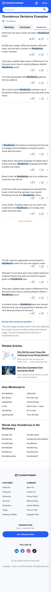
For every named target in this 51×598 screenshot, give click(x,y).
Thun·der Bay (33, 414)
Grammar (6, 501)
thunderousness (9, 456)
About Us (30, 487)
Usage (5, 510)
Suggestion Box (33, 514)
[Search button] (44, 9)
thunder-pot (7, 438)
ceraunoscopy (33, 401)
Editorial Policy (32, 501)
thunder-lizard (33, 434)
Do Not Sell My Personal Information (25, 560)
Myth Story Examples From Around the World (30, 369)
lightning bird (7, 414)
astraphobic (7, 401)
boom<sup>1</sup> (35, 406)
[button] (36, 3)
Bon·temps (6, 397)
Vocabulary (6, 505)
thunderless (32, 443)
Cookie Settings (33, 505)
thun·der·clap (32, 397)
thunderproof (32, 456)
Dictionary (6, 487)
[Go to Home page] (13, 3)
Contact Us (31, 492)
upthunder (31, 393)
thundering (6, 410)
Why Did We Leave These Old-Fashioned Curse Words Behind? (33, 353)
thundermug (32, 447)
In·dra (4, 406)
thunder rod (7, 434)
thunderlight (7, 447)
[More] (47, 38)
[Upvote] (33, 39)
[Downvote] (42, 39)
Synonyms (25, 27)
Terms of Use (32, 510)
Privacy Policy (32, 496)
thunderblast (7, 393)
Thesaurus (6, 492)
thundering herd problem (37, 438)
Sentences (41, 27)
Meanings (9, 27)
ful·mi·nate (31, 410)
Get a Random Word (25, 534)
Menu (45, 3)
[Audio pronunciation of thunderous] (3, 21)
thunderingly (7, 443)
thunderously (32, 451)
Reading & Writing (9, 514)
